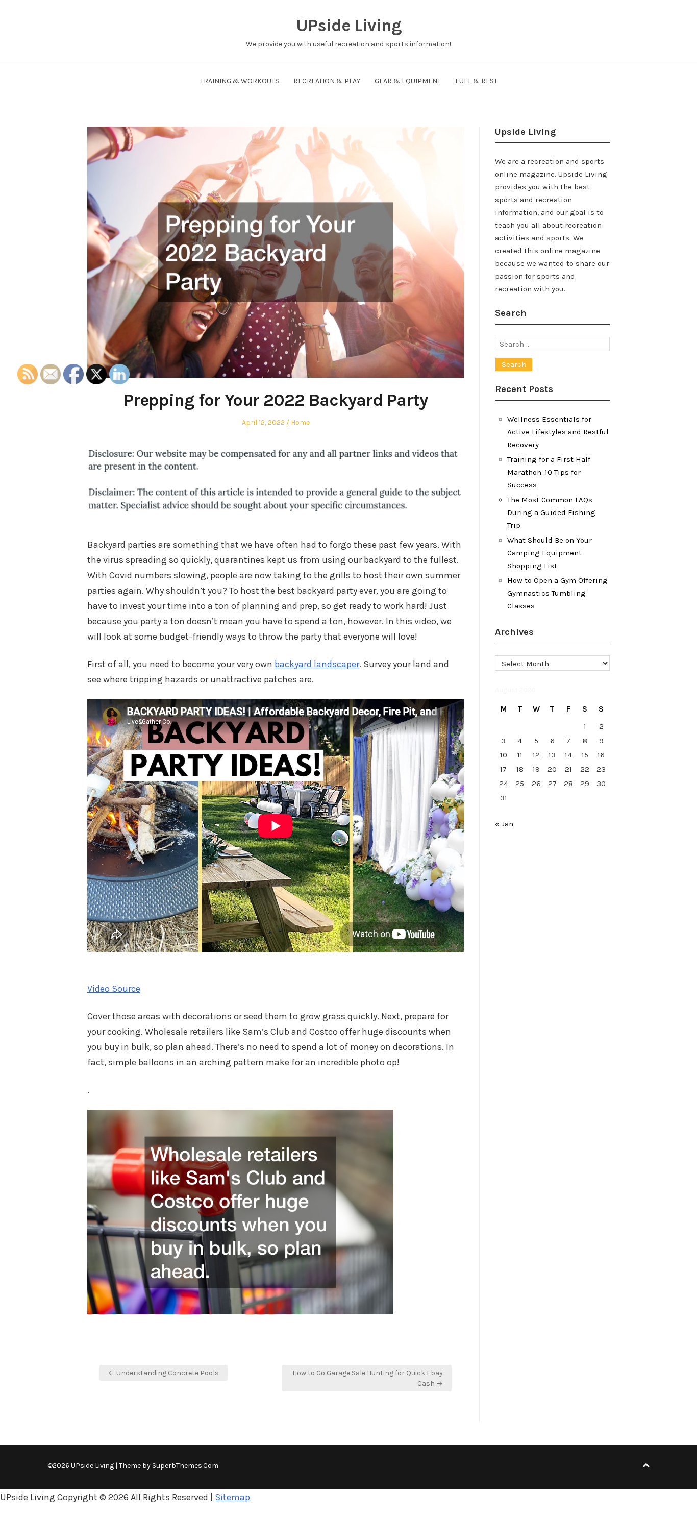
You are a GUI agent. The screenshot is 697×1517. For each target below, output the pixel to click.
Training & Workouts (239, 81)
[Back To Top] (646, 1465)
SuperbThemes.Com (185, 1465)
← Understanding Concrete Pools (163, 1372)
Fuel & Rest (476, 81)
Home (300, 422)
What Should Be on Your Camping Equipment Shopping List (549, 552)
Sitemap (232, 1497)
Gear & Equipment (408, 81)
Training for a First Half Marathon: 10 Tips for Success (548, 472)
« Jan (504, 823)
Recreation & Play (326, 81)
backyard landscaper (317, 664)
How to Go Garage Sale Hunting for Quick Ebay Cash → (367, 1378)
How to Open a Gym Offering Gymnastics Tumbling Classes (557, 593)
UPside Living (349, 25)
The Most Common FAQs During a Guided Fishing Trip (551, 512)
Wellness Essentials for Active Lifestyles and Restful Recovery (558, 431)
